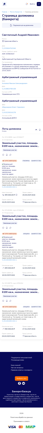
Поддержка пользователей (21, 358)
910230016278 (10, 112)
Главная (4, 12)
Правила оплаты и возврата (21, 370)
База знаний (15, 365)
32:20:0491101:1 (10, 187)
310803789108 (10, 89)
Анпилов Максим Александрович (14, 83)
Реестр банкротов (16, 12)
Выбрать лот (21, 378)
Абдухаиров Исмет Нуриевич (13, 107)
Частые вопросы (17, 368)
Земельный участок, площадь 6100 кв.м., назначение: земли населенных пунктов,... (20, 145)
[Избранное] (3, 155)
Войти (32, 4)
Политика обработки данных (21, 417)
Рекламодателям (17, 360)
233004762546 (10, 48)
